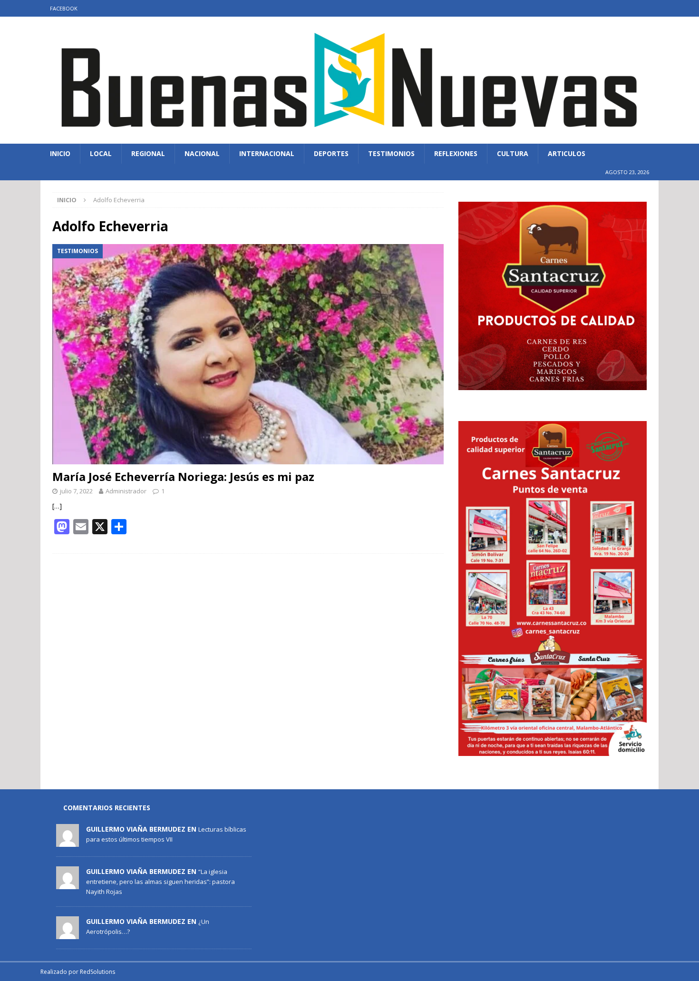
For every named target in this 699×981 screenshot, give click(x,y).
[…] (57, 505)
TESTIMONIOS (391, 153)
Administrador (126, 491)
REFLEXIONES (455, 153)
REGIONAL (148, 153)
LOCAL (101, 153)
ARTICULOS (566, 153)
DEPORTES (331, 153)
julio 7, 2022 (76, 491)
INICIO (60, 153)
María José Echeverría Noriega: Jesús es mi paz (183, 476)
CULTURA (512, 153)
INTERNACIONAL (266, 153)
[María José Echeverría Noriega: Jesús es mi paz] (248, 354)
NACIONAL (202, 153)
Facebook (64, 8)
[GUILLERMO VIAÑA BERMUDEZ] (67, 841)
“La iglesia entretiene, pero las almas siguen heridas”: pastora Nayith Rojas (160, 881)
